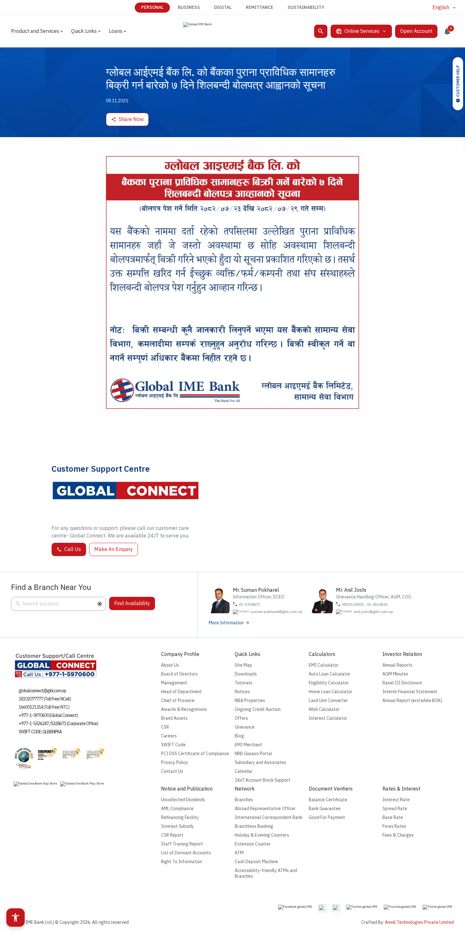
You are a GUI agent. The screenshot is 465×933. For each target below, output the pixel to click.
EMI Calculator (323, 665)
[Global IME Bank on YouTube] (400, 906)
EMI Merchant (248, 745)
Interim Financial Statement (409, 691)
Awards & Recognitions (184, 709)
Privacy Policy (174, 762)
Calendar (244, 771)
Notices (242, 691)
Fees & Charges (398, 835)
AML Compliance (177, 808)
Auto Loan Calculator (329, 674)
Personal (152, 7)
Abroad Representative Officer (265, 808)
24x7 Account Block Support (262, 780)
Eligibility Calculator (329, 683)
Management (174, 683)
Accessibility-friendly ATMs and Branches (266, 873)
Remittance (259, 7)
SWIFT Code (173, 745)
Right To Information (181, 861)
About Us (170, 665)
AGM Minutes (395, 674)
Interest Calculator (328, 718)
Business (189, 7)
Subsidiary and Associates (260, 762)
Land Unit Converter (328, 700)
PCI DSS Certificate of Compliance (195, 753)
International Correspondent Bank (268, 817)
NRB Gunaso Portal (253, 753)
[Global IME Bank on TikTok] (437, 906)
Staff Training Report (182, 844)
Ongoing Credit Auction (258, 709)
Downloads (246, 674)
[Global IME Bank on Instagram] (322, 908)
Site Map (243, 665)
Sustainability (306, 7)
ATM (239, 853)
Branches (244, 800)
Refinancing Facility (180, 817)
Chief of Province (178, 700)
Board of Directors (179, 674)
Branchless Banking (254, 826)
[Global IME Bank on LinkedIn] (336, 908)
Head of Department (181, 691)
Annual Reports (397, 665)
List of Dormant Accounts (186, 853)
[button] (99, 603)
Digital (223, 7)
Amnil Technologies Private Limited (419, 922)
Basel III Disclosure (402, 683)
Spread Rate (394, 808)
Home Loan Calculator (330, 691)
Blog (239, 736)
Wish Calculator (324, 709)
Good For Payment (327, 817)
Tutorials (243, 683)
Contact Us (172, 771)
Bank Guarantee (325, 808)
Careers (169, 736)
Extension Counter (253, 844)
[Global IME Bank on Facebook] (295, 906)
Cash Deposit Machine (256, 861)
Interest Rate (396, 800)
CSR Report (172, 835)
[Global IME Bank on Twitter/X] (361, 906)
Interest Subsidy (177, 826)
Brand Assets (174, 718)
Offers (241, 718)
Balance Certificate (328, 800)
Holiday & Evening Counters (262, 835)
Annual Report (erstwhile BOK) (412, 700)
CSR (165, 727)
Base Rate (392, 817)
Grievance (245, 727)
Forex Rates (394, 826)
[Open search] (320, 31)
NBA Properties (250, 700)
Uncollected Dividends (183, 800)
